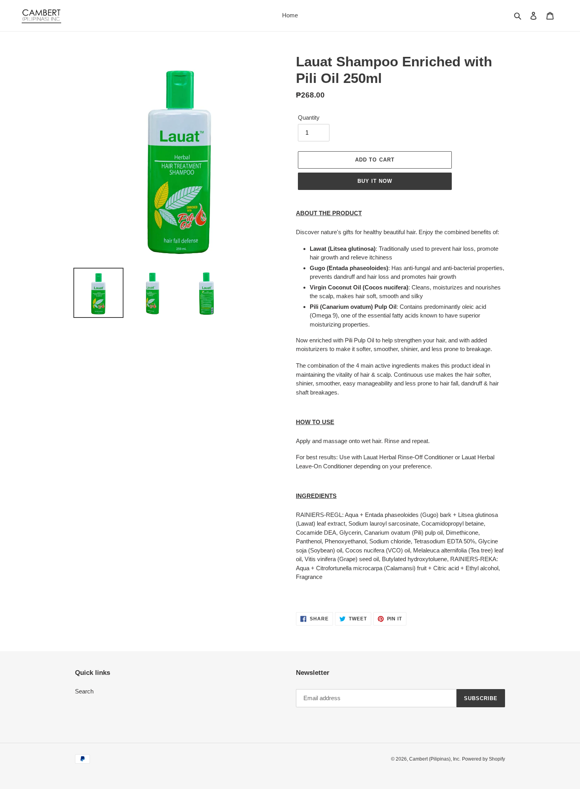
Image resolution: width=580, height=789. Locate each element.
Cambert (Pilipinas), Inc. (434, 759)
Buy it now (374, 181)
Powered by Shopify (483, 759)
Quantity (309, 117)
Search (84, 691)
